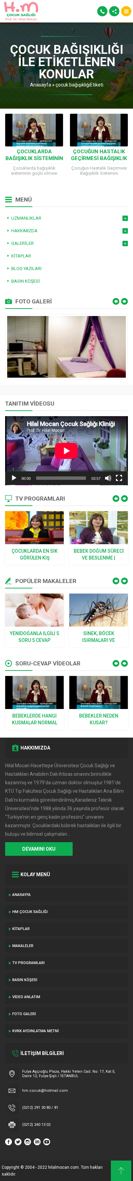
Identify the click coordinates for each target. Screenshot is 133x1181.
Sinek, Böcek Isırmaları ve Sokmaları (98, 637)
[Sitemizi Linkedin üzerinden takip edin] (37, 1141)
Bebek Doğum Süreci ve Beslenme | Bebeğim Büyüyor (99, 554)
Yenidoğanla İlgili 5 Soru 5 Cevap (34, 637)
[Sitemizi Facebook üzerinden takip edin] (8, 1141)
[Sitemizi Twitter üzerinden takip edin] (18, 1141)
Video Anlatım (26, 997)
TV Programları (28, 963)
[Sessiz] (108, 478)
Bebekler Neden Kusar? (98, 719)
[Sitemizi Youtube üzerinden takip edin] (46, 1141)
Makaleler (22, 946)
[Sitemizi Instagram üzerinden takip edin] (27, 1141)
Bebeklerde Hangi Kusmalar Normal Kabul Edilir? (34, 719)
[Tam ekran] (119, 478)
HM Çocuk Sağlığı (30, 912)
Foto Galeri (24, 1014)
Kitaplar (21, 929)
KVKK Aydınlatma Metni (35, 1031)
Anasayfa (40, 85)
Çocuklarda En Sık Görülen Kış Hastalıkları (35, 554)
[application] (66, 450)
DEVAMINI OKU (39, 849)
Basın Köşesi (24, 980)
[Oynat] (14, 478)
